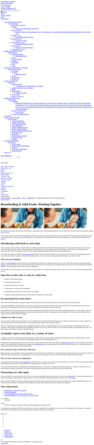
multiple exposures (67, 342)
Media (13, 89)
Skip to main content (7, 3)
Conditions (15, 101)
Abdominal (18, 103)
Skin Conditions (83, 107)
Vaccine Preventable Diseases (20, 114)
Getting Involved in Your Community (22, 88)
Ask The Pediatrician (18, 121)
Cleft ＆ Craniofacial (69, 103)
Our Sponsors (7, 5)
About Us (7, 432)
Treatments (25, 109)
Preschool (3, 189)
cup (3, 237)
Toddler (3, 188)
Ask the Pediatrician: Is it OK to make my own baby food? (21, 395)
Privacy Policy (8, 433)
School (31, 44)
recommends (26, 254)
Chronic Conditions (57, 103)
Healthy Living (12, 52)
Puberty (27, 44)
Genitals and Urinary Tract (63, 105)
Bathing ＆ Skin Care (21, 32)
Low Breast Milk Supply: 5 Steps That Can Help (18, 394)
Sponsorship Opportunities (19, 149)
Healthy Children (6, 198)
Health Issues (12, 100)
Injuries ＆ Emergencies (19, 111)
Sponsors (14, 147)
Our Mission (11, 142)
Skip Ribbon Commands (8, 1)
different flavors (39, 344)
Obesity (53, 107)
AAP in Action (16, 144)
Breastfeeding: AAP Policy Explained (15, 390)
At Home (14, 72)
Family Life (11, 82)
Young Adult (4, 194)
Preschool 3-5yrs (16, 39)
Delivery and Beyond (32, 28)
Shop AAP (7, 152)
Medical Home (16, 91)
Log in (3, 6)
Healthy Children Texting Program (22, 131)
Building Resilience (21, 56)
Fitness (17, 37)
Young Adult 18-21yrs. (18, 49)
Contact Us (7, 430)
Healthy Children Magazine (20, 127)
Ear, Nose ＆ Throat (28, 105)
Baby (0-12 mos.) (17, 30)
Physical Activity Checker (19, 136)
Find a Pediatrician (17, 126)
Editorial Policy (8, 437)
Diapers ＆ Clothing (51, 32)
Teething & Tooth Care (7, 186)
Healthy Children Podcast (19, 129)
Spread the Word (16, 151)
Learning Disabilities (45, 107)
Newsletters (15, 134)
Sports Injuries (19, 112)
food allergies (12, 263)
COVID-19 (78, 103)
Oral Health (15, 62)
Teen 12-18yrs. (16, 46)
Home (2, 17)
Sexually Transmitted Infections (70, 107)
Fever (38, 105)
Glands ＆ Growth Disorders (79, 105)
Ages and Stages (13, 23)
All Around (15, 71)
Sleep (78, 32)
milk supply (71, 376)
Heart (32, 107)
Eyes (35, 105)
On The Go (15, 79)
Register (8, 6)
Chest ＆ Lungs (47, 103)
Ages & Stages (16, 198)
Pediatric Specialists (21, 93)
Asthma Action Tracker (18, 122)
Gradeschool (4, 191)
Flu (41, 105)
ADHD (24, 103)
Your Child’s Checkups (18, 25)
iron (21, 302)
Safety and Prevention (14, 69)
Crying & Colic (5, 176)
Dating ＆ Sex (19, 47)
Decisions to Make (20, 28)
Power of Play (16, 94)
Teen (2, 193)
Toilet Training (29, 37)
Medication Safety (20, 74)
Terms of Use (8, 435)
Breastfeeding (32, 32)
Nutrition (69, 32)
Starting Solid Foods (10, 392)
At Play (14, 76)
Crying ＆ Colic (40, 32)
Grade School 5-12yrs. (18, 42)
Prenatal (14, 27)
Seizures (58, 107)
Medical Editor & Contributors (20, 146)
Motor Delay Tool (17, 132)
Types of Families (38, 86)
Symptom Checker (17, 137)
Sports (13, 66)
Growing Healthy (17, 59)
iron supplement (25, 362)
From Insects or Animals (49, 105)
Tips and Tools (12, 119)
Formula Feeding (62, 32)
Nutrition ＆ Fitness (21, 40)
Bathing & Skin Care (7, 173)
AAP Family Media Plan (19, 124)
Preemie (74, 32)
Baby (2, 171)
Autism (40, 103)
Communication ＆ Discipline (24, 86)
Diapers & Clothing (6, 178)
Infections (36, 107)
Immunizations (16, 77)
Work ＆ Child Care (18, 96)
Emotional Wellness (17, 54)
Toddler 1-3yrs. (16, 35)
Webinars (14, 139)
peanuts (3, 265)
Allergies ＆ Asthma (32, 103)
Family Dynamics (17, 84)
